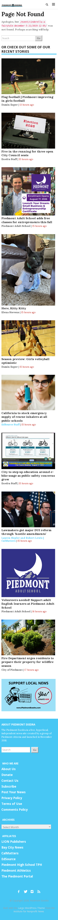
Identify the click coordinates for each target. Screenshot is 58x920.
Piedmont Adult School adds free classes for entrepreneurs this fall (26, 220)
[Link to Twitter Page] (26, 890)
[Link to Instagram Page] (33, 890)
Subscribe (8, 786)
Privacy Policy (11, 798)
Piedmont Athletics (16, 870)
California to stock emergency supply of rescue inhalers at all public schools (24, 416)
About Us (8, 769)
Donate (7, 775)
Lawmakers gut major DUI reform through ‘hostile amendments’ (26, 532)
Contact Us (9, 781)
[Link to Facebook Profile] (19, 890)
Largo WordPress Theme (31, 907)
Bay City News (12, 847)
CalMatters (10, 853)
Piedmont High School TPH (21, 865)
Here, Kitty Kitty (13, 308)
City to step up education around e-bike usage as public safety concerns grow (28, 475)
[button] (47, 4)
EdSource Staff (10, 424)
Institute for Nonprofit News (29, 911)
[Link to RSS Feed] (39, 890)
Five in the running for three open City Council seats (27, 153)
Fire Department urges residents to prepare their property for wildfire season (27, 662)
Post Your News (13, 792)
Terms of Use (11, 804)
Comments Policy (14, 809)
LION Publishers (13, 841)
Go (38, 38)
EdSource (8, 859)
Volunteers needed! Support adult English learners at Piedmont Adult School (27, 603)
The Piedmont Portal (17, 876)
